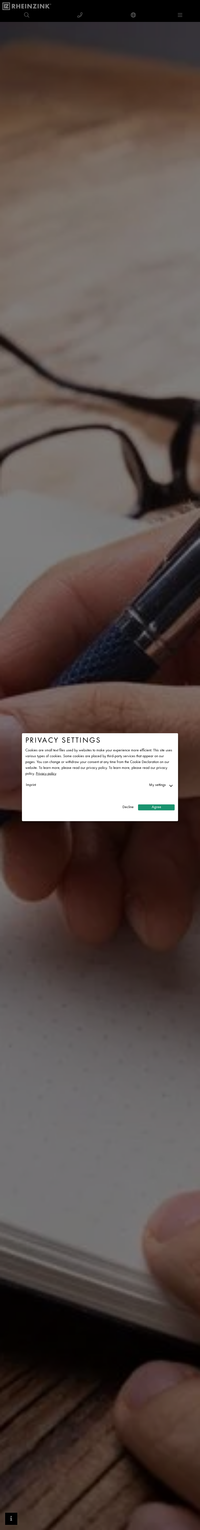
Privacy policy (46, 773)
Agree (156, 807)
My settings (157, 784)
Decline (128, 807)
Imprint (31, 784)
